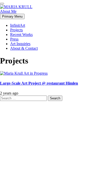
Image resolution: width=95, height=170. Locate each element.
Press (14, 39)
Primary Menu (12, 16)
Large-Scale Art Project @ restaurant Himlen (39, 83)
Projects (16, 30)
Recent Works (21, 34)
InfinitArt (17, 25)
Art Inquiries (20, 44)
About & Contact (24, 48)
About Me (8, 11)
